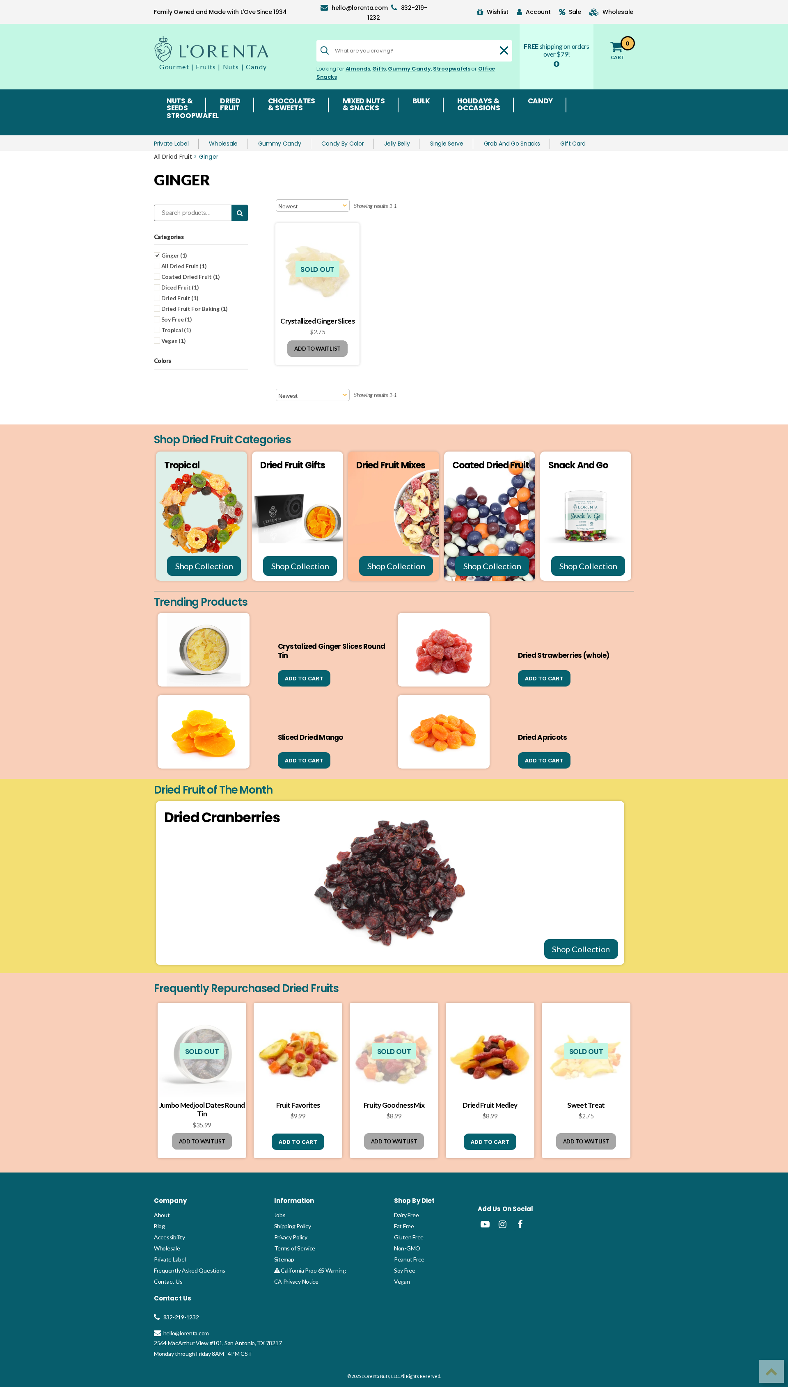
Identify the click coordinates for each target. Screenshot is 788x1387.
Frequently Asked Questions (189, 1270)
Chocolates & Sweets (291, 105)
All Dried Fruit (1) (183, 265)
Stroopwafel (193, 116)
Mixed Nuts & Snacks (364, 105)
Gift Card (573, 143)
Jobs (280, 1214)
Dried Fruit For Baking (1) (194, 308)
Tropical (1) (175, 329)
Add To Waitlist (317, 348)
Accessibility (169, 1237)
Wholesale (223, 143)
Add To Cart (304, 678)
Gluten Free (409, 1237)
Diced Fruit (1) (179, 287)
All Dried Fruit (173, 157)
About (162, 1214)
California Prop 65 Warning (312, 1270)
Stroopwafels (451, 69)
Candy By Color (342, 143)
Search (239, 213)
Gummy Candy (409, 69)
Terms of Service (295, 1248)
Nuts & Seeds (179, 105)
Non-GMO (407, 1248)
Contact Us (168, 1281)
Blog (159, 1226)
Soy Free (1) (176, 319)
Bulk (421, 102)
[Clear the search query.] (504, 50)
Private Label (171, 143)
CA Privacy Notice (296, 1281)
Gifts (379, 69)
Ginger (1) (173, 255)
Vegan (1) (173, 340)
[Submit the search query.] (325, 50)
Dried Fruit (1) (179, 297)
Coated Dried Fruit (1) (190, 276)
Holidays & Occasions (478, 105)
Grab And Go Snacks (512, 143)
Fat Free (404, 1226)
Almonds (358, 69)
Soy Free (404, 1270)
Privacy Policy (290, 1237)
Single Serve (446, 143)
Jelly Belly (397, 143)
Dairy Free (406, 1214)
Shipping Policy (292, 1226)
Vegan (402, 1281)
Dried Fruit (230, 105)
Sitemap (284, 1259)
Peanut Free (409, 1259)
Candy (540, 102)
